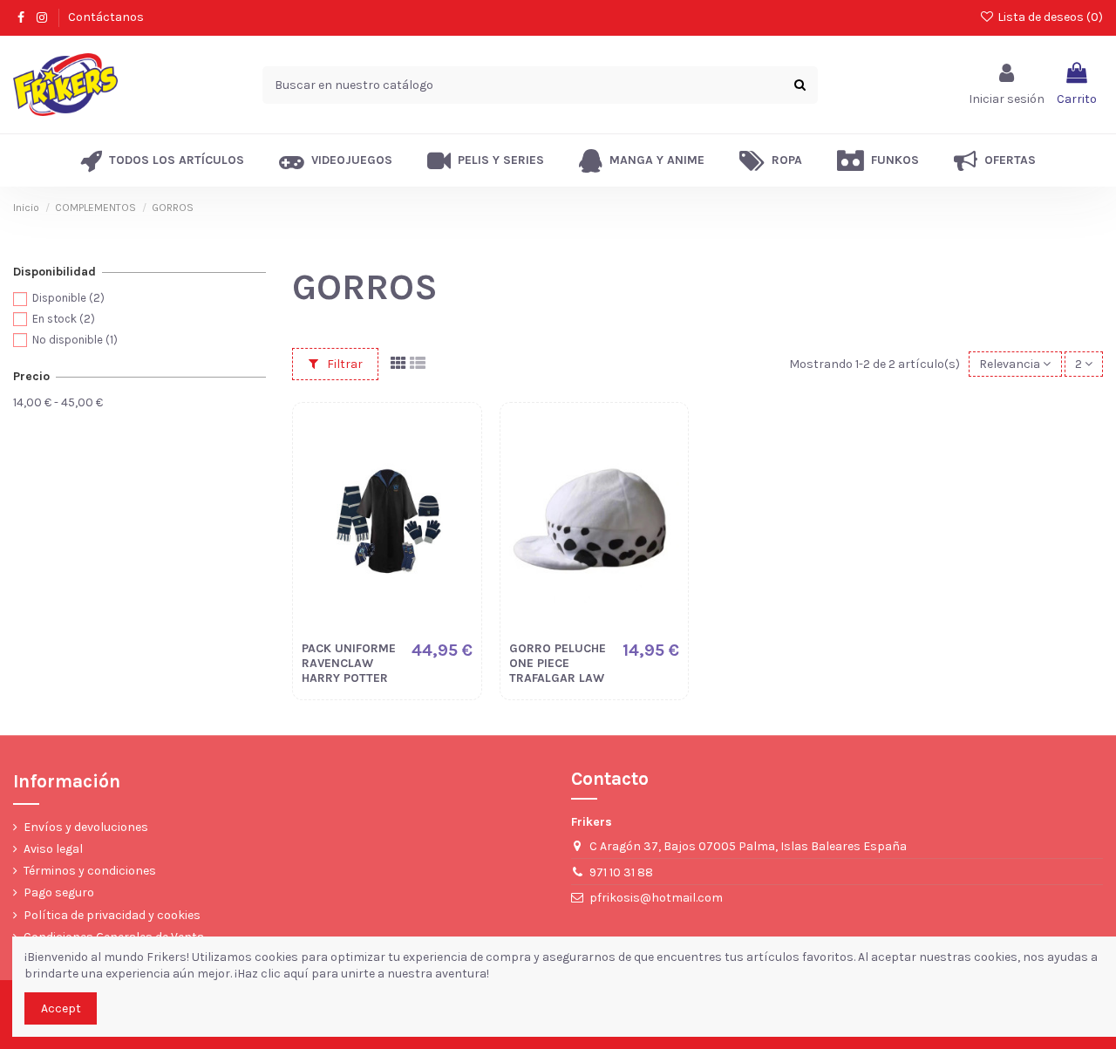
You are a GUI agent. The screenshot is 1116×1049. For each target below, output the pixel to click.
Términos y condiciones (90, 870)
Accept (61, 1008)
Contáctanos (106, 17)
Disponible (68, 297)
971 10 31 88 (621, 872)
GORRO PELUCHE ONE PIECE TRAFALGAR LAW (557, 663)
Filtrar (343, 364)
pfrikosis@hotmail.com (656, 897)
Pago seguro (59, 892)
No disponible (75, 339)
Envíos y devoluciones (86, 827)
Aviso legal (53, 848)
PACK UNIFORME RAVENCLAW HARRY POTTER (349, 663)
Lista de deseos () (1049, 17)
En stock (63, 318)
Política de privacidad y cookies (112, 915)
